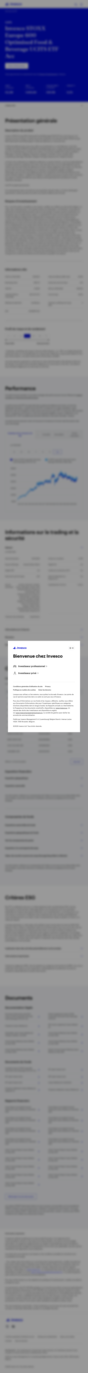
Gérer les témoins (44, 690)
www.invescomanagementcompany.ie (29, 713)
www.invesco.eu (61, 708)
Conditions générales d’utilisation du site (27, 686)
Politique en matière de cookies (24, 690)
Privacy (48, 686)
